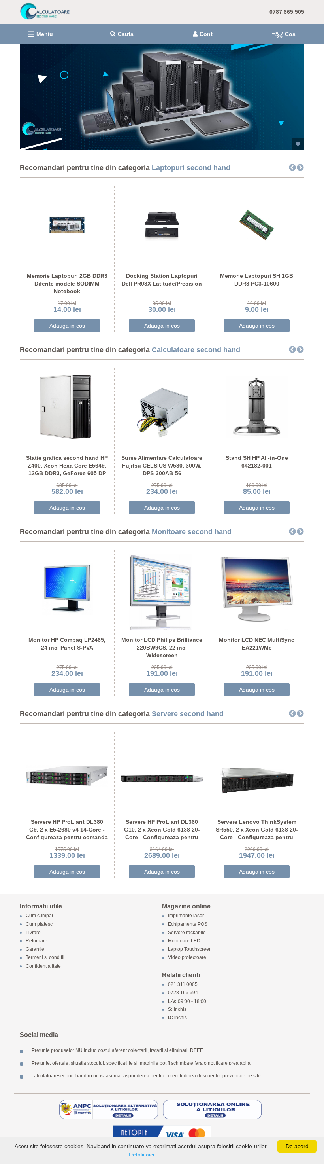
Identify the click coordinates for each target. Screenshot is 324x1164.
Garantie (35, 949)
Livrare (33, 932)
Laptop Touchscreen (190, 949)
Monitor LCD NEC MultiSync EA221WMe (256, 644)
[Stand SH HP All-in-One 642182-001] (256, 406)
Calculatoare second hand (196, 350)
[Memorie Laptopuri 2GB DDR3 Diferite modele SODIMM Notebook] (67, 224)
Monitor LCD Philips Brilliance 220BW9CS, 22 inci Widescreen (161, 647)
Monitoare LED (184, 941)
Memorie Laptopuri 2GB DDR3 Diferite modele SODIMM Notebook (67, 283)
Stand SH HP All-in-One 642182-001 (257, 462)
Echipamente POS (187, 924)
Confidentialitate (43, 966)
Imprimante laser (186, 916)
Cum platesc (39, 924)
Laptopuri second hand (191, 168)
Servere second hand (188, 714)
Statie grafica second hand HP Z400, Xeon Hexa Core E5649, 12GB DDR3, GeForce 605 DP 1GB (67, 469)
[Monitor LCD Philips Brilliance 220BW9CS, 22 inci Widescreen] (162, 588)
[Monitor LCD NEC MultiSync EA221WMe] (256, 588)
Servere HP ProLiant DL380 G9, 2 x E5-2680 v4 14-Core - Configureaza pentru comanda (67, 829)
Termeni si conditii (45, 958)
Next (300, 168)
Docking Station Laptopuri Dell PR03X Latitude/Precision (162, 280)
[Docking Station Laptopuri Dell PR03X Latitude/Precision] (162, 224)
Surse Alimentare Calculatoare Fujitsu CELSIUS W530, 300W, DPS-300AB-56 (161, 465)
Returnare (36, 941)
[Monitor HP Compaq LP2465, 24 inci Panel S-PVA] (67, 588)
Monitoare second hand (192, 532)
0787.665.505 (286, 12)
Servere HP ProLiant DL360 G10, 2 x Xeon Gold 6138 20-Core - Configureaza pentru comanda (162, 833)
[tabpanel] (162, 97)
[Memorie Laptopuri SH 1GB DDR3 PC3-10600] (256, 224)
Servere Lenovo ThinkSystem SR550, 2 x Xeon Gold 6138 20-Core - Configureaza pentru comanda (257, 833)
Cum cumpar (39, 916)
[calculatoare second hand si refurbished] (162, 97)
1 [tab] (298, 144)
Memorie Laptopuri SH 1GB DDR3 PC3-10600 (256, 280)
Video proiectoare (187, 958)
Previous (292, 168)
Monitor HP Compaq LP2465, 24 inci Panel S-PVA (66, 644)
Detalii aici (141, 1154)
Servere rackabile (187, 932)
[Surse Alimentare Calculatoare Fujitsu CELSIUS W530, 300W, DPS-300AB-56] (162, 406)
